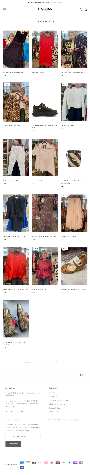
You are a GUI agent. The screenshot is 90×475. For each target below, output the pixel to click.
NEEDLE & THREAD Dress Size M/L (14, 72)
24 (56, 360)
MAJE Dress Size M (38, 72)
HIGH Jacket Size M (67, 125)
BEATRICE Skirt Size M (68, 236)
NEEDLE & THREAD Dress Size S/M (44, 236)
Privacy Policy (54, 408)
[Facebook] (6, 411)
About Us (53, 396)
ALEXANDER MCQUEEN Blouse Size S (15, 289)
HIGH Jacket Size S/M (39, 289)
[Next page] (63, 360)
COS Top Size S (37, 181)
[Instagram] (16, 411)
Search (52, 393)
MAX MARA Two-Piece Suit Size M (14, 236)
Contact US (54, 412)
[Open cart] (86, 9)
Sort (81, 375)
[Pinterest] (22, 411)
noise (73, 420)
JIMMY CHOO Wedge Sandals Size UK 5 (74, 289)
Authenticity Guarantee (58, 400)
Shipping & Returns (57, 404)
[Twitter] (11, 411)
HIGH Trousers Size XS (10, 181)
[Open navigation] (4, 9)
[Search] (81, 9)
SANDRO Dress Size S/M (11, 125)
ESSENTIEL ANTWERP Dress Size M (73, 72)
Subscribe (13, 444)
